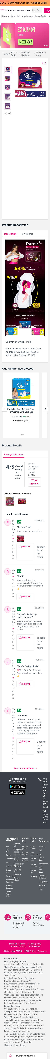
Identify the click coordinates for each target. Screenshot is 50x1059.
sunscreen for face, (17, 992)
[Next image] (9, 113)
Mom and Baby (41, 869)
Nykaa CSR (8, 871)
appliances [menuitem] (27, 16)
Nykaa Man (33, 859)
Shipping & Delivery (17, 872)
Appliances (43, 864)
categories (10, 10)
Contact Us (17, 845)
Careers (9, 855)
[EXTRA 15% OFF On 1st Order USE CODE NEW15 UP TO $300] (25, 36)
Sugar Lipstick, (18, 1031)
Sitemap (34, 876)
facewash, (16, 1009)
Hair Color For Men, (20, 1042)
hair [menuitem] (18, 16)
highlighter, (17, 961)
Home (5, 54)
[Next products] (45, 409)
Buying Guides (25, 859)
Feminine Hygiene (25, 53)
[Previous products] (4, 409)
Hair (40, 854)
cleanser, (16, 981)
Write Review (34, 482)
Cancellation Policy (17, 946)
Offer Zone (33, 847)
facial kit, (34, 967)
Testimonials (11, 866)
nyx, (24, 1009)
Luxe (41, 889)
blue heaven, (20, 1011)
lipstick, (8, 961)
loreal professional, (27, 984)
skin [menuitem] (13, 16)
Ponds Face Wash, (25, 1025)
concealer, (16, 964)
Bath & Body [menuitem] (40, 16)
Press (8, 862)
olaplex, (31, 1000)
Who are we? (7, 849)
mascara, (13, 984)
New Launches (34, 853)
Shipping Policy (34, 944)
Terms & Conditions (17, 944)
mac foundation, (20, 997)
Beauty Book (25, 847)
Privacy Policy (34, 946)
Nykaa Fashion (34, 865)
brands (20, 10)
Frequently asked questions (18, 852)
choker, (32, 997)
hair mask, (33, 972)
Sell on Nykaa (16, 879)
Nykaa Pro (33, 871)
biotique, (37, 964)
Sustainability (11, 876)
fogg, (29, 986)
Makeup (42, 846)
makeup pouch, (20, 1000)
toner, (21, 978)
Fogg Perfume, (22, 1036)
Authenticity (10, 859)
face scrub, (18, 1014)
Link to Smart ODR (8, 894)
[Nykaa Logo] (2, 9)
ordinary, (13, 978)
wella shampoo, (16, 1003)
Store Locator (17, 859)
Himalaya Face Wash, (20, 1020)
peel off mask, (33, 1011)
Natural (42, 885)
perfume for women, (19, 967)
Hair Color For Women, (20, 1023)
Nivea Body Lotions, (20, 1028)
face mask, (27, 964)
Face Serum (19, 1045)
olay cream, (20, 986)
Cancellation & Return (19, 865)
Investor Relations (9, 887)
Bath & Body (14, 53)
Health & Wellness (42, 877)
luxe (27, 10)
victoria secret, (18, 970)
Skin (40, 850)
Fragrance (43, 882)
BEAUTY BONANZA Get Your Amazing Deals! (23, 2)
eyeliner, (24, 972)
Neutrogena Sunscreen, (26, 1039)
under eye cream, (17, 989)
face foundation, (23, 995)
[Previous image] (5, 113)
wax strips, (31, 989)
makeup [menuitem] (5, 16)
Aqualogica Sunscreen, (21, 1034)
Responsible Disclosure (11, 881)
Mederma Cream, (18, 1017)
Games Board (25, 853)
